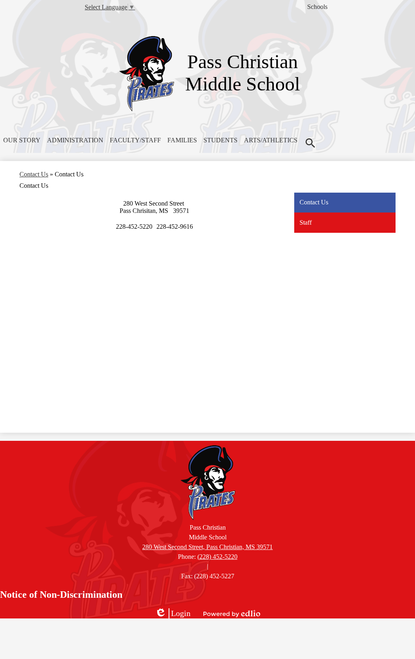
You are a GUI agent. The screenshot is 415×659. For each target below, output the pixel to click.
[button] (22, 140)
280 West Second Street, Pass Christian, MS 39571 (207, 546)
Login (172, 613)
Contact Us (33, 174)
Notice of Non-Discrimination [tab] (61, 594)
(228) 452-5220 (217, 556)
